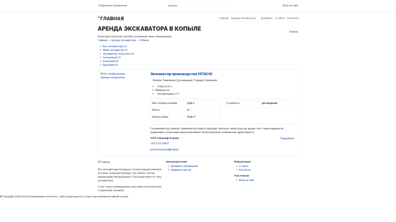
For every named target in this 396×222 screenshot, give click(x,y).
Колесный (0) (110, 61)
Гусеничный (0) (112, 57)
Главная (102, 40)
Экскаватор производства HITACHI (181, 74)
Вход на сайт (290, 5)
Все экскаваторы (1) (115, 46)
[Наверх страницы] (1, 200)
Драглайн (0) (110, 64)
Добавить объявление (184, 166)
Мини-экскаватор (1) (115, 50)
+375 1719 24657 (159, 143)
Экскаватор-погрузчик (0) (118, 53)
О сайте (243, 166)
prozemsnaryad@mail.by (164, 149)
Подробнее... (288, 138)
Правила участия (181, 169)
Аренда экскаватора (123, 40)
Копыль (172, 5)
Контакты (244, 169)
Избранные (112, 5)
